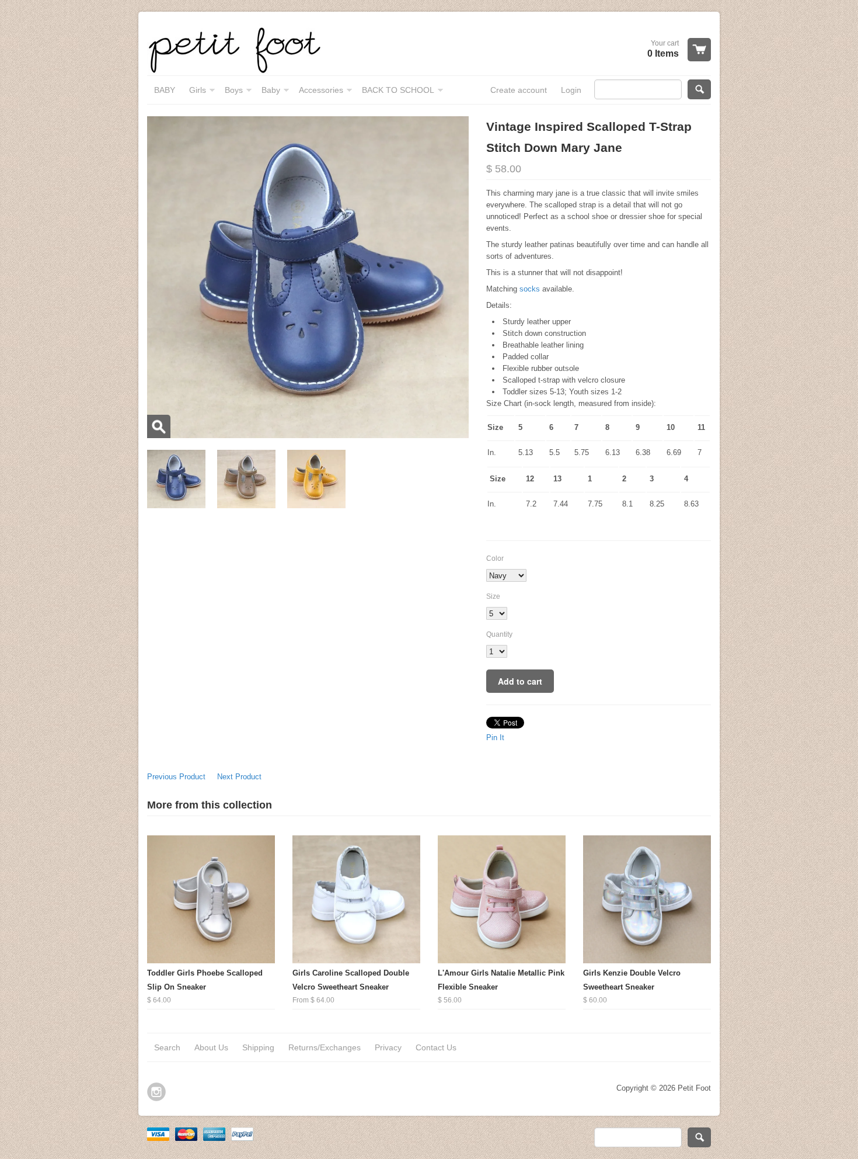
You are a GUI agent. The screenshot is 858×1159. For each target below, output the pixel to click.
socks (530, 288)
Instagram (156, 1091)
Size (493, 596)
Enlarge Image (158, 426)
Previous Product (176, 776)
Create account (518, 90)
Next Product (239, 776)
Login (571, 90)
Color (495, 558)
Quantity (499, 634)
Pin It (495, 737)
